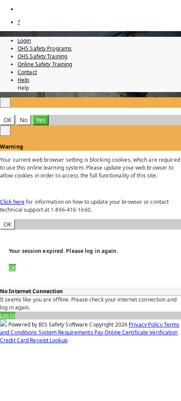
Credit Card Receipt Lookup (34, 340)
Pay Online (108, 332)
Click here (12, 202)
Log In (7, 315)
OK (7, 120)
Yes (40, 120)
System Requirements (66, 332)
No (24, 120)
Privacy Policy (146, 324)
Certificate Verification (150, 332)
